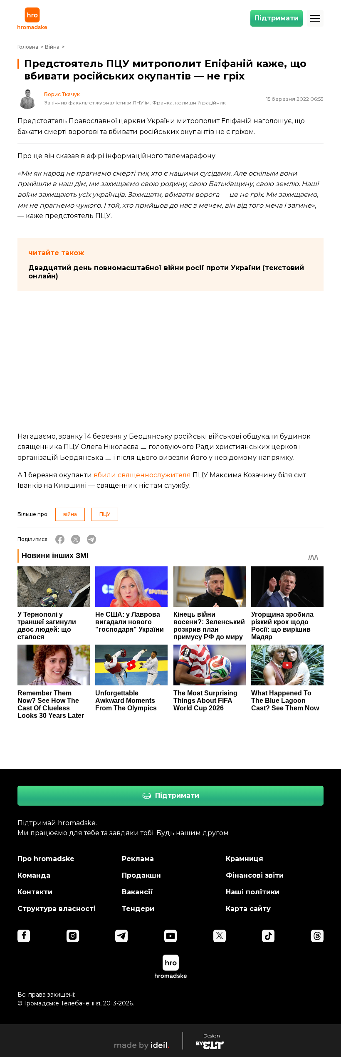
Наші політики (252, 892)
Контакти (34, 892)
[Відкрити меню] (315, 18)
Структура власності (56, 909)
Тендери (138, 909)
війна (70, 514)
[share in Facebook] (59, 539)
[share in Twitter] (75, 539)
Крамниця (244, 859)
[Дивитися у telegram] (121, 936)
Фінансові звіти (255, 875)
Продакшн (141, 875)
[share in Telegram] (91, 539)
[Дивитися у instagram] (73, 936)
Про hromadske (45, 859)
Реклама (138, 859)
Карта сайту (248, 909)
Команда (33, 875)
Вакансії (137, 892)
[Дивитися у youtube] (170, 936)
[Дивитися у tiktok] (268, 936)
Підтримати (277, 18)
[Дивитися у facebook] (23, 936)
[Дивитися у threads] (317, 936)
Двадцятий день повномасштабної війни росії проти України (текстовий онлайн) (166, 272)
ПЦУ (104, 514)
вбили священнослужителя (142, 475)
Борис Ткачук (62, 94)
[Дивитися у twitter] (219, 936)
